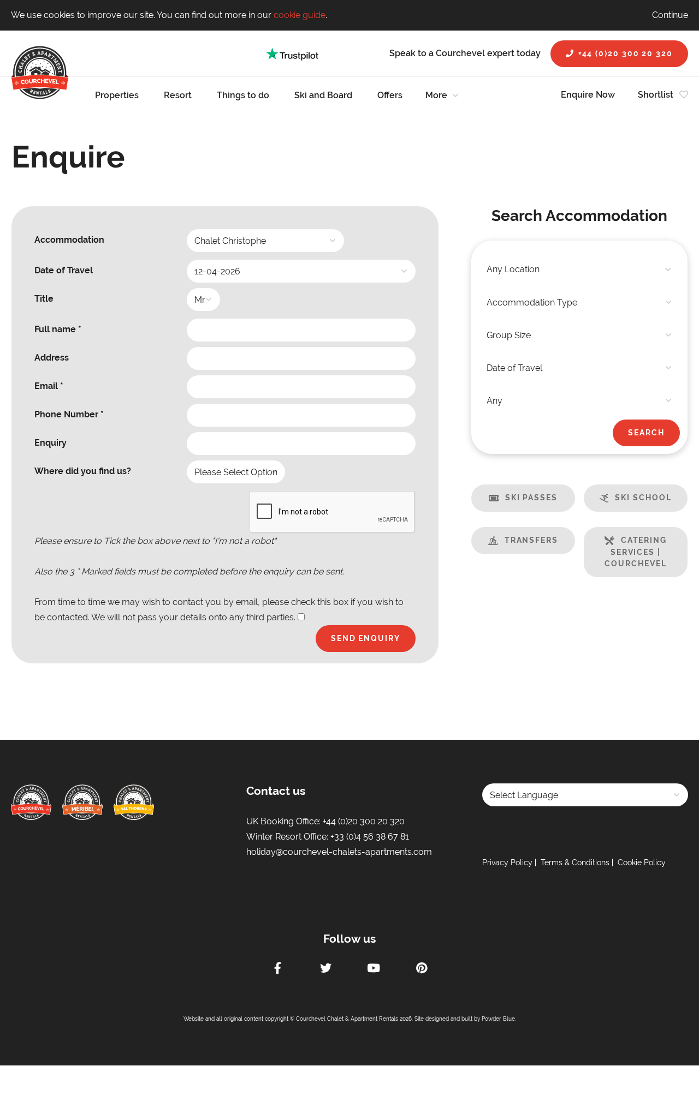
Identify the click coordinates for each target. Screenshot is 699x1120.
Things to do (243, 95)
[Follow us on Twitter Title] (325, 969)
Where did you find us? (82, 471)
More (436, 95)
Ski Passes (531, 497)
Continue (670, 15)
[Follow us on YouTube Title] (373, 969)
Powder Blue (498, 1019)
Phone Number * (69, 414)
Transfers (531, 540)
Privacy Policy (507, 862)
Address (51, 357)
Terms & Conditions (575, 862)
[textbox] (579, 269)
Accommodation (69, 240)
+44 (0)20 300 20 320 (625, 53)
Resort (178, 95)
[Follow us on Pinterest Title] (421, 969)
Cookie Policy (642, 862)
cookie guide (299, 15)
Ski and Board (323, 95)
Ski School (643, 497)
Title (44, 299)
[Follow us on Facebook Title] (277, 969)
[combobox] (579, 269)
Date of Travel (63, 270)
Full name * (57, 329)
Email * (48, 386)
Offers (389, 95)
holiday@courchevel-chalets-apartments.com (339, 852)
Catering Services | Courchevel (636, 552)
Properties (117, 95)
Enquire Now (588, 94)
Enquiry (50, 443)
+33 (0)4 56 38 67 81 (369, 836)
